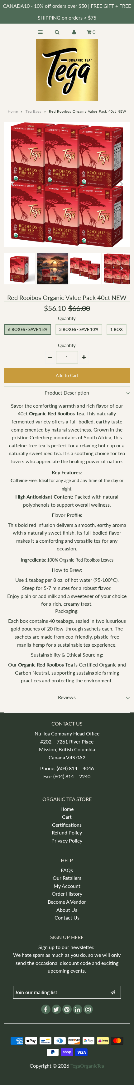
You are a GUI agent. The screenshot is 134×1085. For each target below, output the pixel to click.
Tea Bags (33, 111)
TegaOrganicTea (87, 1066)
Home (13, 111)
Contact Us (67, 917)
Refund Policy (67, 832)
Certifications (67, 825)
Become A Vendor (67, 902)
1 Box (116, 329)
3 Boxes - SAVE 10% (78, 329)
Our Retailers (67, 878)
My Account (67, 886)
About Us (66, 910)
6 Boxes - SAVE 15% (27, 329)
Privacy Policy (66, 840)
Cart (67, 817)
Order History (67, 894)
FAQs (67, 870)
